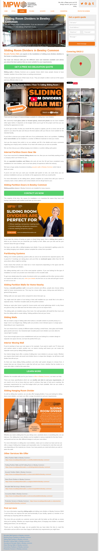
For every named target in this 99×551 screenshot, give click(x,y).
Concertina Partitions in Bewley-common (16, 547)
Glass (52, 11)
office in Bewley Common (42, 376)
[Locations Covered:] (3, 1)
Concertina (63, 11)
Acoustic (43, 11)
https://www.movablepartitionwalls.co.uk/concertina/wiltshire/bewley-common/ (28, 496)
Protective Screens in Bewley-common (15, 549)
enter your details (30, 278)
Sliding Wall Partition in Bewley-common (16, 539)
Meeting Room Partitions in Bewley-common (17, 537)
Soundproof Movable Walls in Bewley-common (18, 543)
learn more (34, 371)
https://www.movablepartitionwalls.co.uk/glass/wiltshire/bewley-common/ (27, 481)
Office (13, 11)
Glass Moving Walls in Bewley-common (16, 545)
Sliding (22, 11)
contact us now (34, 193)
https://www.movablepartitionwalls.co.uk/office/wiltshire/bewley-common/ (27, 460)
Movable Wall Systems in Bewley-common (16, 535)
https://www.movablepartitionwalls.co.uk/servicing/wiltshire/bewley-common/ (28, 488)
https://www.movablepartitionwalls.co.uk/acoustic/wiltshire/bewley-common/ (28, 474)
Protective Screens (84, 11)
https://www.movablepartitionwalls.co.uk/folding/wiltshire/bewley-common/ (27, 467)
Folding (31, 11)
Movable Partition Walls (12, 54)
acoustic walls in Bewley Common (42, 167)
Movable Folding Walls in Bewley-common (16, 541)
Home (6, 11)
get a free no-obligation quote (34, 67)
